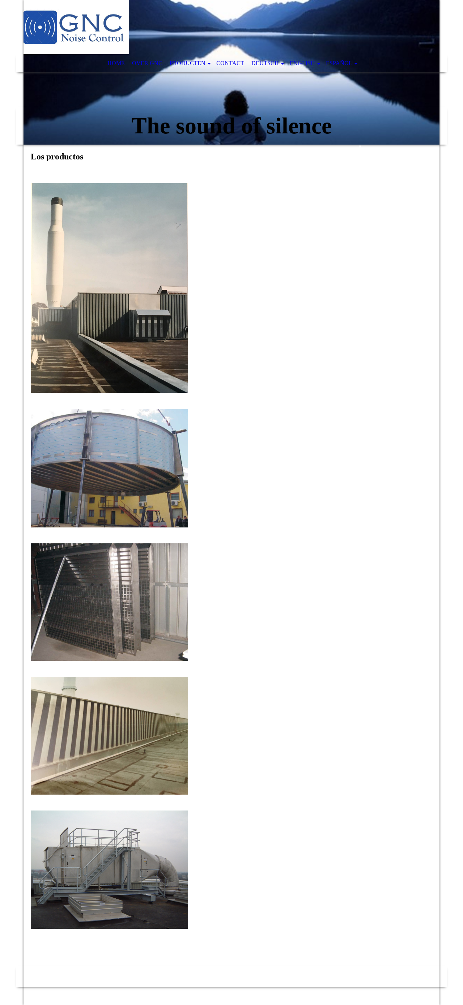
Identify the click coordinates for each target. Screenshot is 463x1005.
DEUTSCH (265, 63)
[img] (231, 72)
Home (116, 63)
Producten (187, 63)
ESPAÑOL (339, 63)
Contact (230, 63)
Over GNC (147, 63)
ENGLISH (302, 63)
